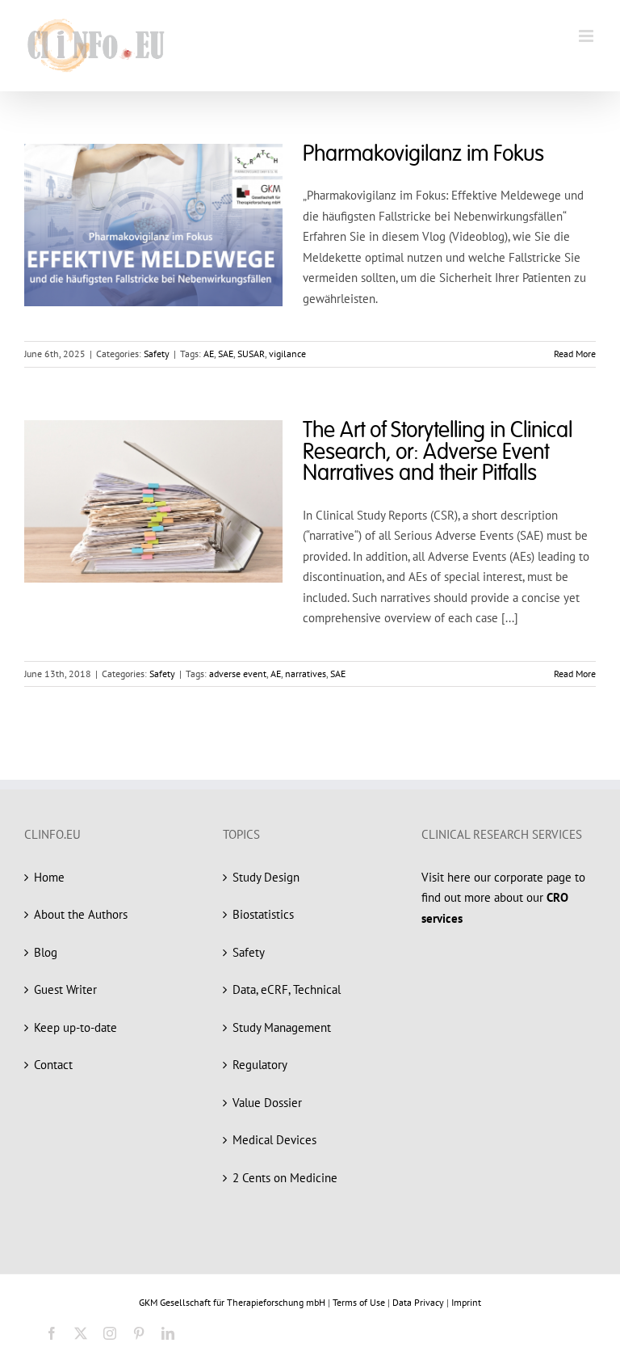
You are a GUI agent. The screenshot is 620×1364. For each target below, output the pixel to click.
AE (208, 353)
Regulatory (259, 1064)
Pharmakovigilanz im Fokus (423, 154)
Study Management (281, 1027)
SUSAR (251, 353)
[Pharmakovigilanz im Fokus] (153, 225)
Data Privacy (418, 1302)
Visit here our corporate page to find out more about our (503, 897)
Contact (53, 1064)
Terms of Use (359, 1302)
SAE (225, 353)
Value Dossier (267, 1102)
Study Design (266, 877)
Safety (157, 353)
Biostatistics (263, 914)
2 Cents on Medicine (284, 1177)
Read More (575, 353)
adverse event (237, 673)
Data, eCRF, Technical (286, 989)
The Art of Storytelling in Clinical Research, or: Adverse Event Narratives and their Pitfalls (437, 452)
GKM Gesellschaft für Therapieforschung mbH (232, 1302)
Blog (45, 952)
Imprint (466, 1302)
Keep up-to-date (75, 1027)
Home (49, 877)
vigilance (287, 353)
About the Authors (81, 914)
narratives (305, 673)
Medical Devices (274, 1139)
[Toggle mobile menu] (587, 35)
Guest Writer (65, 989)
